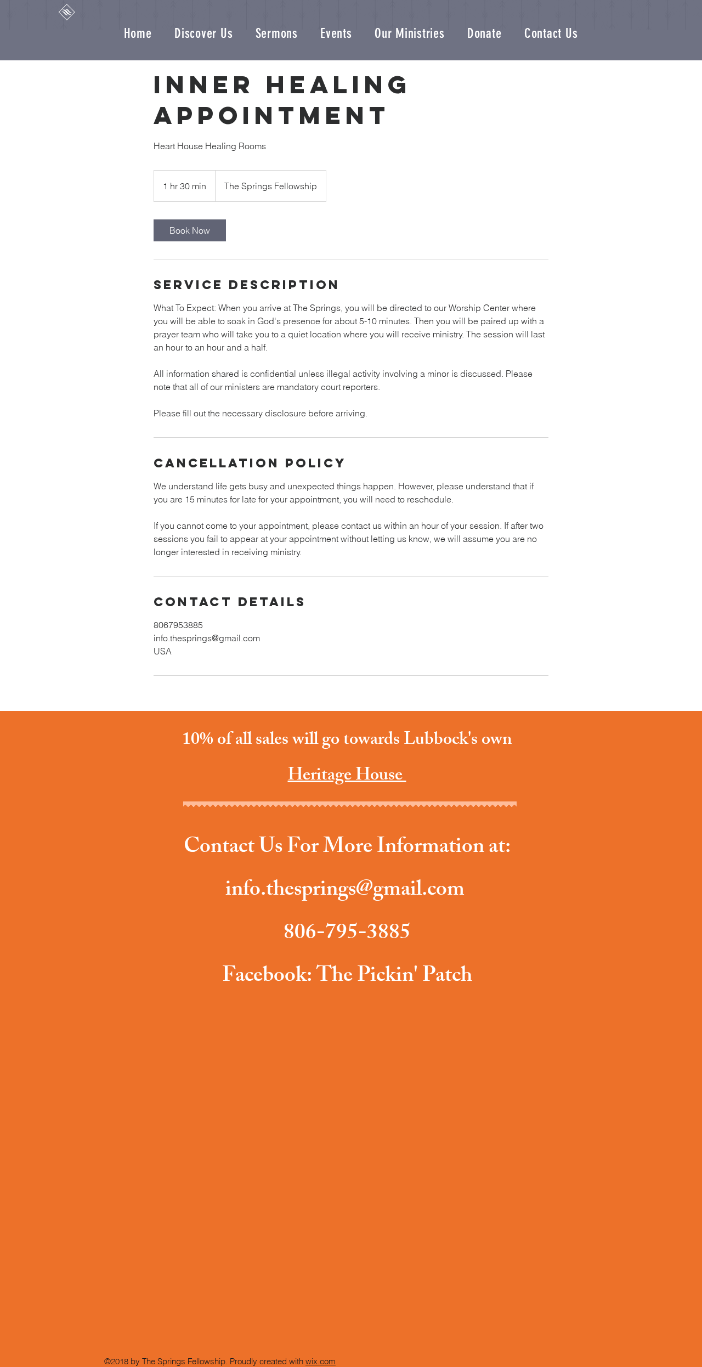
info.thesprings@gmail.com (345, 891)
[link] (190, 230)
